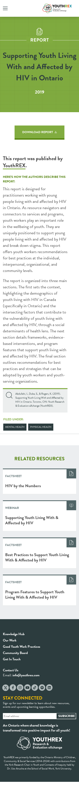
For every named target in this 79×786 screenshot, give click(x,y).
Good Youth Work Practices (21, 646)
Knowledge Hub (14, 633)
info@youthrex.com (26, 675)
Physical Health (40, 427)
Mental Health (15, 427)
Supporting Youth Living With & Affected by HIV (31, 520)
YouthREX (14, 165)
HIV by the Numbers (23, 486)
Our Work (9, 640)
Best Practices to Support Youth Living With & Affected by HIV (37, 557)
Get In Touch (12, 659)
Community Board (15, 652)
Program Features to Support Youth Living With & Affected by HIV (34, 594)
